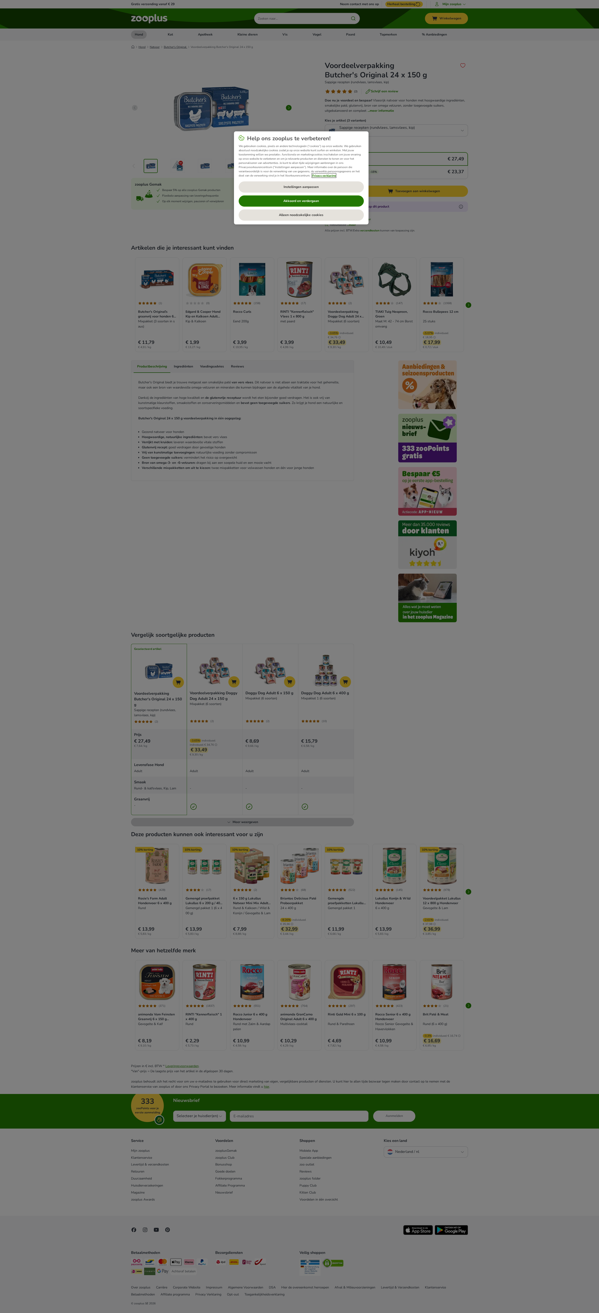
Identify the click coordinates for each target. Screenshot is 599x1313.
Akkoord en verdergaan (301, 201)
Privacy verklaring (324, 175)
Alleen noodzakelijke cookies (301, 215)
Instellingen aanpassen (301, 187)
